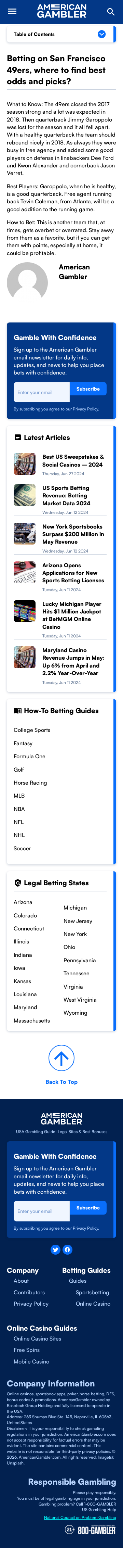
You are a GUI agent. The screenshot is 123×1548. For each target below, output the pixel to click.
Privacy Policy (85, 408)
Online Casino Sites (37, 1338)
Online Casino (93, 1303)
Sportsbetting (92, 1292)
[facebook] (67, 1250)
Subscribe (88, 389)
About (21, 1280)
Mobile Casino (31, 1361)
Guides (77, 1280)
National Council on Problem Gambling (80, 1517)
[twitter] (55, 1250)
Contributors (29, 1292)
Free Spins (27, 1349)
